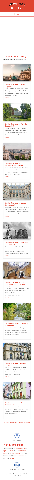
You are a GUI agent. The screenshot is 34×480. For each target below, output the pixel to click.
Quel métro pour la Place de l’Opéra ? (16, 85)
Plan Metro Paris (13, 444)
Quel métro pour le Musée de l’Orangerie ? (17, 325)
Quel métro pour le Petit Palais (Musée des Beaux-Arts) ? (15, 284)
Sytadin (12, 458)
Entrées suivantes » (25, 422)
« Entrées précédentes (10, 422)
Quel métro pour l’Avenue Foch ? (15, 364)
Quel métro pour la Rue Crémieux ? (14, 404)
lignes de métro (8, 451)
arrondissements (18, 456)
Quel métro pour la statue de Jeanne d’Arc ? (16, 243)
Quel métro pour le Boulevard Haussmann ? (15, 164)
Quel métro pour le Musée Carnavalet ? (15, 204)
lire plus (7, 97)
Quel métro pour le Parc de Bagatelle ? (16, 125)
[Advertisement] (17, 34)
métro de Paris (20, 448)
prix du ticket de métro (16, 453)
